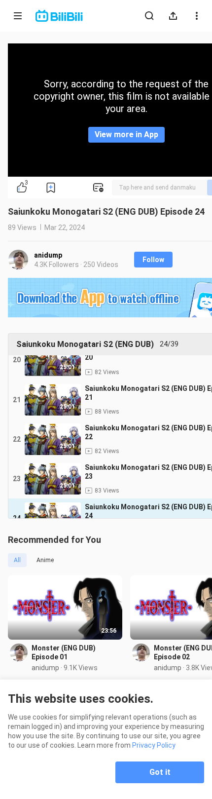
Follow (153, 260)
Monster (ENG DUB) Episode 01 (64, 652)
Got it (160, 772)
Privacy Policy (154, 745)
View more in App (126, 134)
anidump (48, 255)
